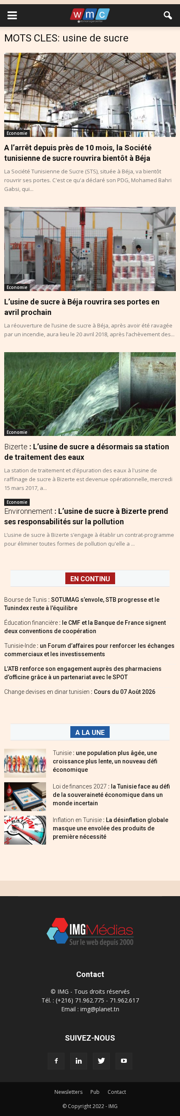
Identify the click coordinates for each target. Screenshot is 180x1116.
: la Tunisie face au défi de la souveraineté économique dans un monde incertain (111, 795)
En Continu (90, 579)
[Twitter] (101, 1061)
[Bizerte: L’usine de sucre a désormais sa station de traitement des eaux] (90, 394)
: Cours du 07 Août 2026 (79, 691)
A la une (90, 733)
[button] (168, 15)
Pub (95, 1091)
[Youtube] (124, 1061)
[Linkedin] (78, 1061)
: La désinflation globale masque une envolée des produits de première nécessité (110, 828)
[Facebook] (56, 1061)
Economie (17, 133)
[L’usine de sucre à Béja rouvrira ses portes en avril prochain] (90, 249)
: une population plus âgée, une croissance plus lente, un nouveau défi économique (105, 761)
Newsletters (68, 1091)
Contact (117, 1091)
